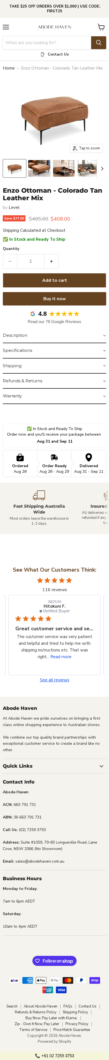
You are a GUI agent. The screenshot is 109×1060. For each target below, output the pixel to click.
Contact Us (87, 1006)
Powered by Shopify (54, 1041)
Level (14, 207)
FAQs (67, 1006)
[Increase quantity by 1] (51, 261)
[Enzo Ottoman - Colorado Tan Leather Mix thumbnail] (14, 168)
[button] (54, 335)
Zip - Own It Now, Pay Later (37, 1023)
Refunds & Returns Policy (35, 1012)
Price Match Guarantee (71, 1029)
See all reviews (54, 680)
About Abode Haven (40, 1006)
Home (9, 68)
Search (12, 1006)
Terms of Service (33, 1029)
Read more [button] (61, 657)
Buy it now (54, 299)
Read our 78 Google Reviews (54, 321)
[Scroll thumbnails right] (101, 168)
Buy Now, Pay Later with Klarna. (51, 1018)
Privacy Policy (76, 1023)
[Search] (98, 42)
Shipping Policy (75, 1012)
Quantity (11, 249)
